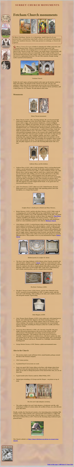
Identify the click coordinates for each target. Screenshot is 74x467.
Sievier (38, 263)
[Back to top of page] (7, 461)
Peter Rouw (57, 216)
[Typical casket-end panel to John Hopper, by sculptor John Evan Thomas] (38, 311)
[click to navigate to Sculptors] (5, 65)
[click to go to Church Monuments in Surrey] (5, 30)
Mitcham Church (51, 221)
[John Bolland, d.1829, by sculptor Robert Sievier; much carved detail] (23, 254)
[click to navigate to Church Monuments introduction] (5, 43)
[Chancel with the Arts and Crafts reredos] (31, 398)
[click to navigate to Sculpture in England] (5, 54)
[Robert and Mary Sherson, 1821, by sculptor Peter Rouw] (39, 204)
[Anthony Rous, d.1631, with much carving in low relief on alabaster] (33, 160)
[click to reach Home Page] (5, 19)
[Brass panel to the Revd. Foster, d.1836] (33, 283)
